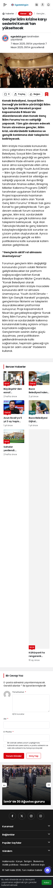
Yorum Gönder (14, 756)
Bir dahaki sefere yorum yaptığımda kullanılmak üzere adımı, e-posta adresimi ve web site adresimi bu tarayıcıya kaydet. (27, 745)
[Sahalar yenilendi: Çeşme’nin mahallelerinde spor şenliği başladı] (14, 545)
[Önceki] (4, 785)
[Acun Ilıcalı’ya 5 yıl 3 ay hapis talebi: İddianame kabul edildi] (14, 413)
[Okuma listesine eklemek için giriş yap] (46, 94)
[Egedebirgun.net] (19, 4)
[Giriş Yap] (42, 4)
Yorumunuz (19, 692)
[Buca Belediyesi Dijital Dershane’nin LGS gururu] (39, 413)
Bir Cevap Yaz (14, 675)
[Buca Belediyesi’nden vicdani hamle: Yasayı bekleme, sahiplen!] (39, 384)
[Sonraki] (48, 785)
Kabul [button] (46, 882)
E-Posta (9, 732)
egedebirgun (18, 36)
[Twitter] (21, 816)
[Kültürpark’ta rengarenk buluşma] (39, 545)
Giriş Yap (33, 756)
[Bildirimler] (48, 4)
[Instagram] (31, 816)
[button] (36, 4)
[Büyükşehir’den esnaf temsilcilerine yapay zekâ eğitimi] (14, 384)
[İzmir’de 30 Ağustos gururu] (26, 785)
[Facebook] (12, 816)
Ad (6, 719)
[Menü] (5, 5)
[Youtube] (40, 816)
